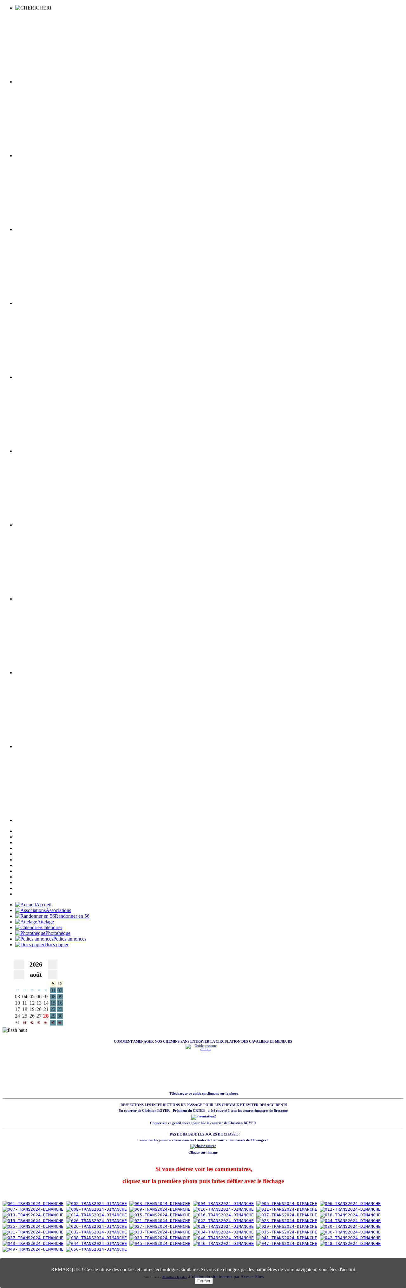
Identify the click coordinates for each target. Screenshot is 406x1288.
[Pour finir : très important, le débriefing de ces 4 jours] (223, 1243)
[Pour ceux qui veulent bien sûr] (33, 1232)
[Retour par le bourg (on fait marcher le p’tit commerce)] (350, 1226)
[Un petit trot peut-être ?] (350, 1220)
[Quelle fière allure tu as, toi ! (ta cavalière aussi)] (350, 1215)
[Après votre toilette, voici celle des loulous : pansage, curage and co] (159, 1203)
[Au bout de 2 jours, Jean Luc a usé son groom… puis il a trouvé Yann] (159, 1220)
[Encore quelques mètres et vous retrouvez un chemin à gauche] (223, 1215)
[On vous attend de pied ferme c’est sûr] (223, 1237)
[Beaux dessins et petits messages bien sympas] (350, 1243)
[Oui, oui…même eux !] (159, 1232)
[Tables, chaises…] (350, 1237)
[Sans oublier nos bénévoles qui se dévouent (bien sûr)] (223, 1232)
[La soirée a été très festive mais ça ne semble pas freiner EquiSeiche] (33, 1226)
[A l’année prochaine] (96, 1249)
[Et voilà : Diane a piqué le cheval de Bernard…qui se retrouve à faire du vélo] (223, 1220)
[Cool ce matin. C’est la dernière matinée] (96, 1215)
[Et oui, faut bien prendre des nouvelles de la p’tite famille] (96, 1226)
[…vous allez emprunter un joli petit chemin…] (33, 1209)
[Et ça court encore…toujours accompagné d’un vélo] (286, 1215)
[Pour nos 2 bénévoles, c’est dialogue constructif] (223, 1203)
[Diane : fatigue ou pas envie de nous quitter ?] (33, 1237)
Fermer (203, 1280)
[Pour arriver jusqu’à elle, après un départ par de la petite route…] (350, 1203)
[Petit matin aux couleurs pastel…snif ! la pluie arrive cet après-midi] (33, 1203)
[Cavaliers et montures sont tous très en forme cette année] (33, 1220)
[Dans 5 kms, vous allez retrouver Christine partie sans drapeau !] (286, 1203)
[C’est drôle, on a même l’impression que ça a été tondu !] (159, 1209)
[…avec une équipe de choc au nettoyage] (96, 1243)
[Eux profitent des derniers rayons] (159, 1237)
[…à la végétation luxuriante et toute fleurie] (96, 1209)
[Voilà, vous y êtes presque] (223, 1209)
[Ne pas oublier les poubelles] (159, 1243)
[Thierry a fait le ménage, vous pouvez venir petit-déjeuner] (96, 1203)
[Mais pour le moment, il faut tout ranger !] (286, 1237)
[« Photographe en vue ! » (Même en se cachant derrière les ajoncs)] (286, 1220)
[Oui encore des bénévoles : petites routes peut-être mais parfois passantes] (33, 1215)
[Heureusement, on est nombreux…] (33, 1243)
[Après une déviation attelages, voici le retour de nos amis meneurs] (96, 1220)
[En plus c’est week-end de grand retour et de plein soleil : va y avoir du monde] (350, 1232)
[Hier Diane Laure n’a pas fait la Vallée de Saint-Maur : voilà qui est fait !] (286, 1226)
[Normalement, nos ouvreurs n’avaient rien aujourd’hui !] (223, 1226)
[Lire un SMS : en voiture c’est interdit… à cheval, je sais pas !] (159, 1226)
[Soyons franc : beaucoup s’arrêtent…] (96, 1232)
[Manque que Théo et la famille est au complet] (159, 1215)
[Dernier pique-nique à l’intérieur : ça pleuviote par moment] (96, 1237)
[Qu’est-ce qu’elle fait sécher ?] (286, 1209)
